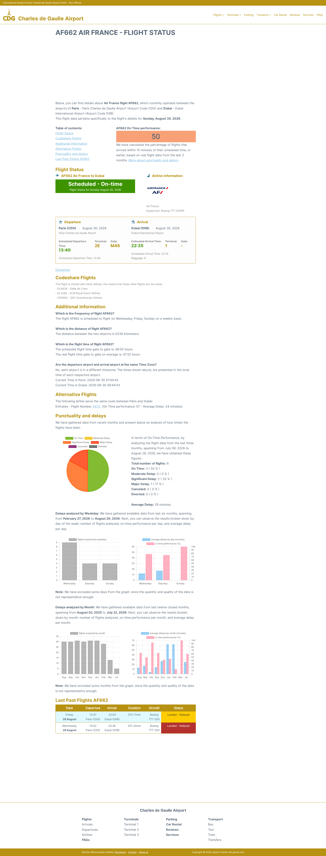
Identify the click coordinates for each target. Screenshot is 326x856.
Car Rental (280, 14)
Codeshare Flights (68, 138)
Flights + (218, 14)
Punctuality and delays (71, 154)
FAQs (320, 14)
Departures (90, 829)
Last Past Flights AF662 (72, 159)
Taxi (211, 829)
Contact (132, 852)
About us (143, 852)
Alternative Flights (68, 149)
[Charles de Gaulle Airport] (9, 14)
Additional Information (71, 143)
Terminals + (234, 14)
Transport (215, 819)
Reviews (295, 14)
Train (211, 835)
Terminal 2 (131, 829)
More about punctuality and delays (153, 160)
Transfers (214, 840)
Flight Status (64, 133)
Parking (249, 14)
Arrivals (87, 824)
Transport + (264, 14)
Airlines (87, 835)
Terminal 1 (131, 824)
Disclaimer (120, 852)
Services (308, 14)
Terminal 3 (131, 835)
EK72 (96, 406)
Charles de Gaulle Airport (51, 18)
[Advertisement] (163, 70)
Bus (210, 824)
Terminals (131, 819)
